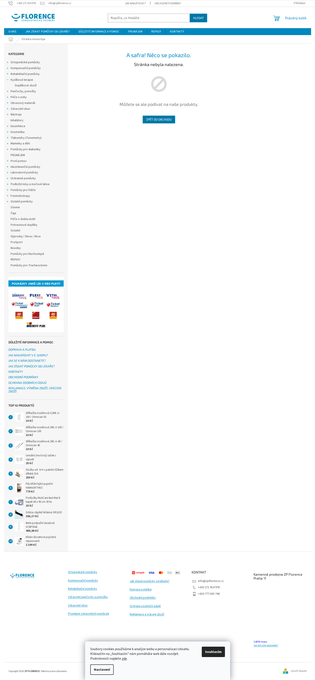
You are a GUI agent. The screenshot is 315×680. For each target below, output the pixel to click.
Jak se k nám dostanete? (266, 645)
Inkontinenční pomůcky (25, 167)
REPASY (15, 259)
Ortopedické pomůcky (25, 62)
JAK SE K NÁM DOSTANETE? (27, 360)
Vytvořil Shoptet (299, 671)
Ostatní (15, 230)
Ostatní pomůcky (22, 201)
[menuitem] (12, 31)
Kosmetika (17, 132)
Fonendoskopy (20, 196)
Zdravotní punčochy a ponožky (88, 597)
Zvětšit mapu (260, 641)
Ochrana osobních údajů (145, 606)
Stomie (15, 207)
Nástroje (16, 114)
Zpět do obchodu (159, 119)
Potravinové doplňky (24, 225)
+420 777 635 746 (209, 594)
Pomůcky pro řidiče (23, 190)
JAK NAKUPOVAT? (135, 3)
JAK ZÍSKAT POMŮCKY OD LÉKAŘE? (31, 366)
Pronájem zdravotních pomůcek (88, 614)
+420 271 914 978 (209, 587)
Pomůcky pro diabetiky (25, 149)
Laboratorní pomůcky (24, 172)
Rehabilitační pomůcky (25, 74)
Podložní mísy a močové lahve (30, 184)
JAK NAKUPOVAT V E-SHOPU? (28, 355)
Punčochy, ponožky (23, 91)
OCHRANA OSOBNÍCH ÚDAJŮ (27, 382)
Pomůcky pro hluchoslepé (27, 254)
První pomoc (19, 161)
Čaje (13, 213)
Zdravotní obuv (20, 109)
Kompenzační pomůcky (26, 68)
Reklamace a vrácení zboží (147, 614)
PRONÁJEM (18, 155)
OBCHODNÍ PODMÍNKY (168, 3)
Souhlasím (213, 651)
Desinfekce (18, 126)
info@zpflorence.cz (211, 581)
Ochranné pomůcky (23, 178)
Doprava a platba (141, 590)
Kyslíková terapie (22, 80)
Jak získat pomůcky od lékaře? (150, 581)
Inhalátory (17, 120)
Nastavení (102, 669)
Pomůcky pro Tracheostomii (29, 265)
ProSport (17, 242)
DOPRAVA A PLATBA (22, 349)
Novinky (16, 248)
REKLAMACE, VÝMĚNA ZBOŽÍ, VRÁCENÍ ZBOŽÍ (34, 389)
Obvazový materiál (23, 103)
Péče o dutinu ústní (23, 219)
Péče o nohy (19, 97)
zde (124, 658)
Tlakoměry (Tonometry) (26, 138)
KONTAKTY (15, 371)
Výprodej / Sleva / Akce (26, 236)
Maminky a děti (20, 143)
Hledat (198, 18)
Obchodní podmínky (143, 598)
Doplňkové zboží (26, 85)
